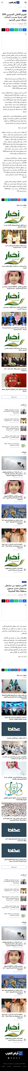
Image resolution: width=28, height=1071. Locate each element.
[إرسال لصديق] (3, 29)
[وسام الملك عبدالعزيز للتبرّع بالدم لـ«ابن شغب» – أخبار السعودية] (14, 237)
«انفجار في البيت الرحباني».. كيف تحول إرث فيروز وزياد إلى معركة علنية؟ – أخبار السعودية (12, 546)
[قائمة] (25, 2)
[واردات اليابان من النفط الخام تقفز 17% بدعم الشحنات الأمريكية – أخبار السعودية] (14, 511)
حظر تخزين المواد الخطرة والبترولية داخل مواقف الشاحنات (15, 840)
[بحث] (2, 2)
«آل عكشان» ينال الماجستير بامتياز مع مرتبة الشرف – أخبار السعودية (14, 328)
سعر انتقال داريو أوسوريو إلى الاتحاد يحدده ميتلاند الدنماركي (15, 226)
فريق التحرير (20, 24)
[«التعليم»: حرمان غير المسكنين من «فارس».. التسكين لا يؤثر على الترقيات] (14, 748)
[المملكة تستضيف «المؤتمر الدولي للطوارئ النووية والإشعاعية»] (14, 789)
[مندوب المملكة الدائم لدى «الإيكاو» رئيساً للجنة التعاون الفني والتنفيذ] (14, 768)
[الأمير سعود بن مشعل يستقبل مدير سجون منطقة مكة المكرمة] (14, 612)
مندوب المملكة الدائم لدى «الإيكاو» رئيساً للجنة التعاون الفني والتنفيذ (15, 778)
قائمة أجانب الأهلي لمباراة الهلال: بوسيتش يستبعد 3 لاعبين (14, 308)
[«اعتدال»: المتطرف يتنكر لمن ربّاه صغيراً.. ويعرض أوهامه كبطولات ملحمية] (14, 708)
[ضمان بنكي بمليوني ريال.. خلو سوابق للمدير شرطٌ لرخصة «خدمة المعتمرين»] (14, 809)
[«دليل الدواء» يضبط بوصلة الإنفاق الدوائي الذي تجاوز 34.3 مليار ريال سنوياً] (14, 850)
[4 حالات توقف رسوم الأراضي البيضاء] (14, 729)
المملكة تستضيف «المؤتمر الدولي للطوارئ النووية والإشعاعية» (15, 799)
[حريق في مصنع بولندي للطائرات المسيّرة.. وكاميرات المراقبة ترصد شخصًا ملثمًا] (23, 411)
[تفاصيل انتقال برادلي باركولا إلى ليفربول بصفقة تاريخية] (14, 380)
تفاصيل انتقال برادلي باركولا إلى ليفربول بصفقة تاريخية (14, 390)
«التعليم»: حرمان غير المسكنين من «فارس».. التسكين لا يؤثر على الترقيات (14, 758)
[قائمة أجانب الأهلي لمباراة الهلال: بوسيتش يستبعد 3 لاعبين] (14, 298)
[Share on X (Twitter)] (20, 29)
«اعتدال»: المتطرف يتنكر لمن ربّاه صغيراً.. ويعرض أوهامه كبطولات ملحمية (15, 718)
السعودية (24, 582)
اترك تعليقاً (13, 397)
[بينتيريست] (8, 29)
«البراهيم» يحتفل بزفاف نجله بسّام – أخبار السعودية (15, 370)
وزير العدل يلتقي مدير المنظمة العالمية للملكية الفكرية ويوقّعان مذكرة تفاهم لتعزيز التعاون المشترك (14, 697)
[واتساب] (16, 29)
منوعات (24, 11)
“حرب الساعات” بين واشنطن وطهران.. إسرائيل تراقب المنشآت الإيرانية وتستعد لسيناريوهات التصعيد (12, 474)
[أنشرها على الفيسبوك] (24, 29)
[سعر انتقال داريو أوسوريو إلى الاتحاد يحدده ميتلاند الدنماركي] (14, 216)
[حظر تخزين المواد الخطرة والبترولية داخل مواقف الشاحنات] (14, 830)
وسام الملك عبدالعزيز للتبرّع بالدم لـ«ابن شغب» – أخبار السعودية (15, 246)
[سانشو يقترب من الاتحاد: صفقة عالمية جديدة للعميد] (14, 257)
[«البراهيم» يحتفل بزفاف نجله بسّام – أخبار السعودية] (14, 360)
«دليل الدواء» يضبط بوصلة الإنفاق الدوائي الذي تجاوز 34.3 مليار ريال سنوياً (15, 860)
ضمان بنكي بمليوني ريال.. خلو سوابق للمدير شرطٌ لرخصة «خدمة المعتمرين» (14, 819)
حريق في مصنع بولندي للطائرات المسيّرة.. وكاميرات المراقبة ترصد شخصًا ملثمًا (11, 411)
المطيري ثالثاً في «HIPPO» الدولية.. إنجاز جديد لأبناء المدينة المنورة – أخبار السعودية (14, 287)
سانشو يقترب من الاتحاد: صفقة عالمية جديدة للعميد (14, 267)
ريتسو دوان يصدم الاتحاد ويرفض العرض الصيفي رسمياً (15, 349)
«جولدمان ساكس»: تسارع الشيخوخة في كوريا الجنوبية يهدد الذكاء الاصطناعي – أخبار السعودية (10, 428)
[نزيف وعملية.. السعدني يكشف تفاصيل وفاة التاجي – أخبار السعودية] (23, 437)
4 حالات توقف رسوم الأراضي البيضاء (16, 738)
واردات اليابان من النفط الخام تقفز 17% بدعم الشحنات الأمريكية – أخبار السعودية (12, 522)
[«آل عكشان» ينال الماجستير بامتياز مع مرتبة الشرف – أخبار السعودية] (14, 319)
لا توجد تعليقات (22, 26)
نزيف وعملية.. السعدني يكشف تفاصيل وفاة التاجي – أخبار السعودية (10, 437)
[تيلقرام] (12, 29)
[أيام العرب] (14, 2)
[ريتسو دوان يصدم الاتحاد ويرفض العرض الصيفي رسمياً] (14, 339)
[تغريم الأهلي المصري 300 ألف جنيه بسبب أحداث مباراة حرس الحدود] (14, 41)
